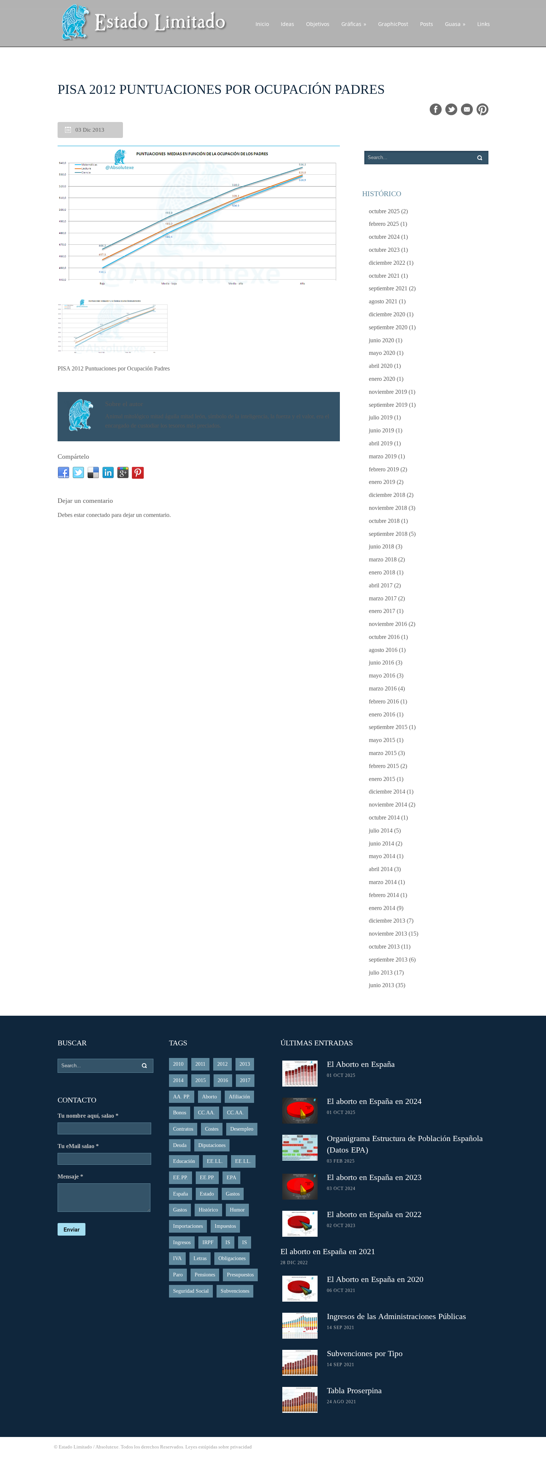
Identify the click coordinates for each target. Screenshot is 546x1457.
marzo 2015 (383, 753)
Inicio (262, 23)
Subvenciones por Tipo (365, 1353)
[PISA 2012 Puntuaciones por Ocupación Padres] (199, 216)
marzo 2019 (383, 456)
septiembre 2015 (388, 727)
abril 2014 (381, 869)
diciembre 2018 (387, 495)
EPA (231, 1177)
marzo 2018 (383, 559)
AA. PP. (181, 1097)
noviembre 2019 (388, 392)
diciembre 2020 (387, 314)
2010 (178, 1064)
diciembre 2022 (387, 263)
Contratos (183, 1129)
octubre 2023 (384, 250)
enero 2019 (382, 482)
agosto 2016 (383, 650)
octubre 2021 (384, 276)
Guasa (455, 23)
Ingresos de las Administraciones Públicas (396, 1316)
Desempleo (241, 1129)
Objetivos (317, 23)
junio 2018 (381, 546)
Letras (200, 1258)
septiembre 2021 (388, 288)
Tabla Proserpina (354, 1390)
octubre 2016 (384, 637)
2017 (245, 1080)
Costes (211, 1129)
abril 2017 (381, 585)
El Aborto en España (361, 1064)
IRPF (208, 1242)
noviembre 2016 (388, 624)
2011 (200, 1064)
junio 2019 (381, 430)
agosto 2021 (383, 301)
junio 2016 (381, 662)
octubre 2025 (384, 211)
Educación (184, 1161)
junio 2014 (381, 843)
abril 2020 (381, 366)
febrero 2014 (384, 895)
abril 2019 (381, 443)
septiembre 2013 (388, 959)
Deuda (179, 1145)
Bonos (179, 1112)
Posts (426, 23)
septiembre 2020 (388, 327)
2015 (200, 1080)
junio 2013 (381, 985)
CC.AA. (206, 1112)
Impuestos (225, 1226)
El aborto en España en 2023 (374, 1177)
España (180, 1194)
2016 (223, 1080)
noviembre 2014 (388, 804)
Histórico (208, 1210)
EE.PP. (180, 1177)
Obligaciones (232, 1258)
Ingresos (182, 1242)
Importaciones (188, 1226)
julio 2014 (381, 830)
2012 (222, 1064)
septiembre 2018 (388, 534)
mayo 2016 (382, 675)
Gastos (233, 1194)
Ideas (287, 23)
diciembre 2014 (387, 791)
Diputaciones (211, 1145)
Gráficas (353, 23)
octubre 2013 (384, 946)
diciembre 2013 (387, 920)
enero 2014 (382, 908)
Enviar (71, 1229)
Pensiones (205, 1275)
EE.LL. (215, 1161)
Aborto (209, 1097)
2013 (245, 1064)
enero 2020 (382, 379)
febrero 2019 (384, 469)
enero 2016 (382, 714)
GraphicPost (393, 23)
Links (483, 23)
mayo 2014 (382, 856)
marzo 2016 (383, 688)
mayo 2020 (382, 353)
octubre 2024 (384, 237)
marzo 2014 (383, 882)
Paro (178, 1275)
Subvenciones (235, 1291)
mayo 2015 (382, 740)
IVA (177, 1258)
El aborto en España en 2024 (374, 1101)
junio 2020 (381, 340)
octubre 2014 (384, 817)
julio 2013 (381, 972)
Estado (207, 1194)
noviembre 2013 (388, 933)
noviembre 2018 (388, 508)
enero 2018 (382, 572)
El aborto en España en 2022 (374, 1214)
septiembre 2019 (388, 405)
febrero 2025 (384, 224)
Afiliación (239, 1097)
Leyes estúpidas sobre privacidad (218, 1447)
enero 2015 (382, 779)
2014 (178, 1080)
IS (227, 1242)
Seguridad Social (191, 1291)
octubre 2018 (384, 521)
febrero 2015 (384, 766)
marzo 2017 (383, 598)
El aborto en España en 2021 (327, 1251)
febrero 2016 (384, 701)
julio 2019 (381, 417)
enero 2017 (382, 611)
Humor (237, 1210)
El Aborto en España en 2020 (375, 1279)
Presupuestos (240, 1275)
